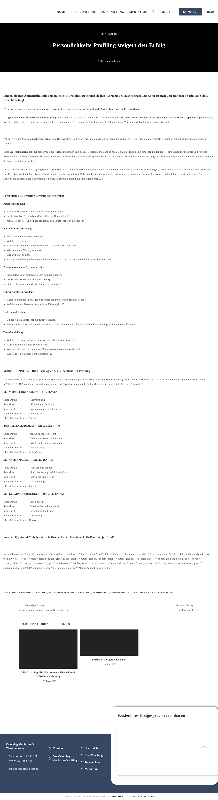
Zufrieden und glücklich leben (109, 659)
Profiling (151, 593)
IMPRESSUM (117, 796)
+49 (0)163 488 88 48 (20, 760)
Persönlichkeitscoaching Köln (127, 593)
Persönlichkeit (100, 593)
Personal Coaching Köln (77, 593)
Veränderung (165, 593)
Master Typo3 (55, 593)
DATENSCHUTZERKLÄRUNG (142, 796)
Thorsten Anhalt (109, 34)
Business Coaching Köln (34, 593)
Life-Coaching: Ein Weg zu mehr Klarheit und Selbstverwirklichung (48, 674)
